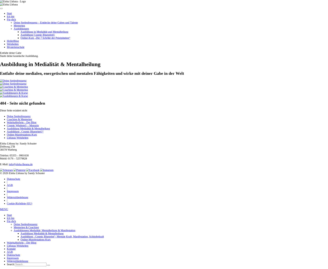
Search (10, 264)
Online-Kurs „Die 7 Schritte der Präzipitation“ (45, 37)
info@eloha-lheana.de (21, 164)
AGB (10, 185)
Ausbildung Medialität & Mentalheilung (28, 128)
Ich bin (10, 16)
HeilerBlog (13, 41)
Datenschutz (13, 179)
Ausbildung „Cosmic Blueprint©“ (25, 131)
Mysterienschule (15, 47)
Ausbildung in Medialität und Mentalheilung (44, 31)
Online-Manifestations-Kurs (22, 134)
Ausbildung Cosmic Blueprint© (37, 34)
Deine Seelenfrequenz (19, 116)
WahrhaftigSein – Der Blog (21, 122)
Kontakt (11, 248)
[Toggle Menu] (1, 8)
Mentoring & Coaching (26, 227)
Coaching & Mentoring (19, 119)
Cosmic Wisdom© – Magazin (23, 125)
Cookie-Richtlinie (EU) (19, 203)
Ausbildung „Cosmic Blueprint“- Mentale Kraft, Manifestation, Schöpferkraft (62, 236)
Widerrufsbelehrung (17, 197)
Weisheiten (13, 44)
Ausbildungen (21, 28)
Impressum (13, 191)
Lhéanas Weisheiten (17, 137)
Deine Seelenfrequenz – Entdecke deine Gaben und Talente (46, 22)
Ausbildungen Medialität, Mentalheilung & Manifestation (44, 230)
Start (9, 13)
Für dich (11, 19)
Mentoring (19, 25)
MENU (4, 209)
